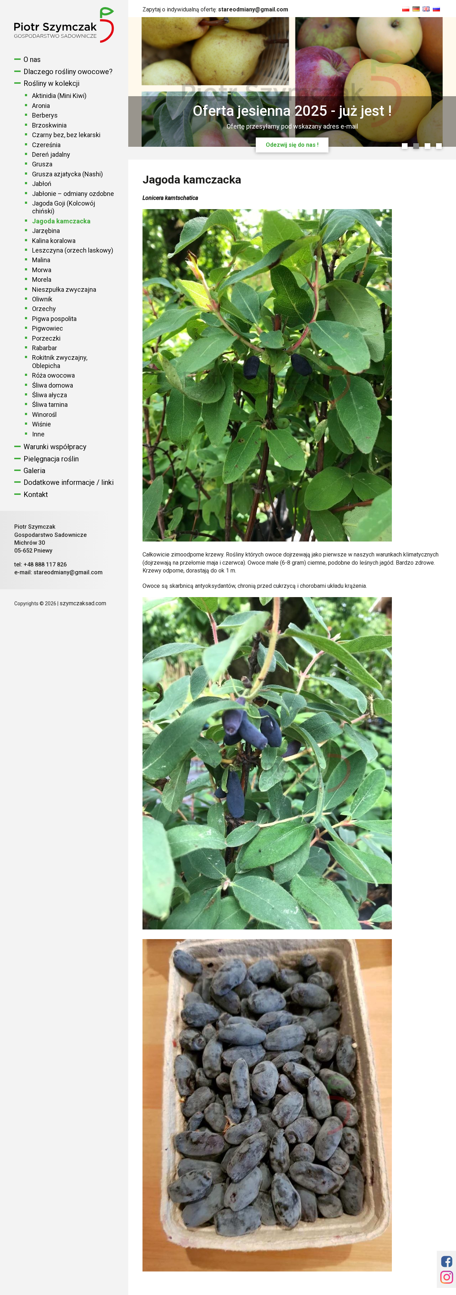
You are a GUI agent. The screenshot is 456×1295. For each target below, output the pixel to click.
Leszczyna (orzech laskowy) (72, 250)
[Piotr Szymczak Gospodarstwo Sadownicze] (64, 40)
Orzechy (44, 308)
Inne (38, 434)
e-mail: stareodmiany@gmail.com (58, 572)
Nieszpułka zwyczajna (64, 289)
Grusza (42, 164)
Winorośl (44, 414)
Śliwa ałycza (49, 395)
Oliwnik (42, 299)
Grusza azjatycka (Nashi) (67, 174)
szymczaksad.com (82, 603)
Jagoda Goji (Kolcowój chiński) (63, 207)
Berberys (45, 115)
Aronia (41, 105)
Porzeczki (46, 338)
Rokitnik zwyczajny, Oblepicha (59, 361)
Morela (41, 279)
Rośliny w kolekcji (51, 83)
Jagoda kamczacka (61, 221)
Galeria (34, 471)
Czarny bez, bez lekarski (66, 135)
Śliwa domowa (52, 385)
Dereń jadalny (51, 154)
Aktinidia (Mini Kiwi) (59, 95)
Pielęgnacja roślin (51, 459)
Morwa (41, 270)
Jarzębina (46, 230)
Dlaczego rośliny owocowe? (68, 72)
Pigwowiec (47, 328)
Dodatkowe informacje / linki (69, 482)
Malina (41, 260)
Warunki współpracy (55, 447)
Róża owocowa (53, 375)
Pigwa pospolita (54, 318)
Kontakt (36, 494)
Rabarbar (44, 348)
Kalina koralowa (54, 240)
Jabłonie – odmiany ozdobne (73, 193)
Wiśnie (41, 424)
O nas (32, 59)
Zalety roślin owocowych (292, 144)
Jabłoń (41, 183)
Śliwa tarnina (50, 404)
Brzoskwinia (49, 125)
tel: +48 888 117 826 (40, 564)
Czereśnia (46, 145)
